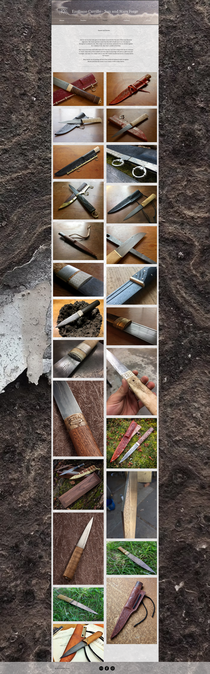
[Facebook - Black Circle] (107, 668)
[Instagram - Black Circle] (112, 668)
